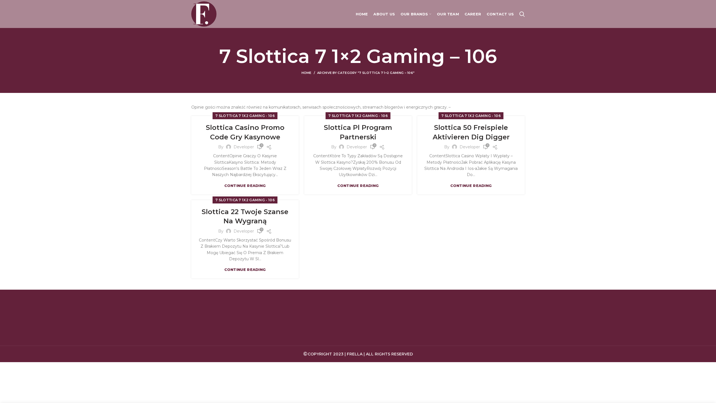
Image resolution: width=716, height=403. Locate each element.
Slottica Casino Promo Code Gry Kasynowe (245, 132)
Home (307, 73)
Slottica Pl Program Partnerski (358, 132)
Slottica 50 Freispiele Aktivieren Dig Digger (471, 132)
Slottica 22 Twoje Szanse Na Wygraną (245, 216)
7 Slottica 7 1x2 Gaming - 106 (245, 116)
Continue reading (245, 186)
